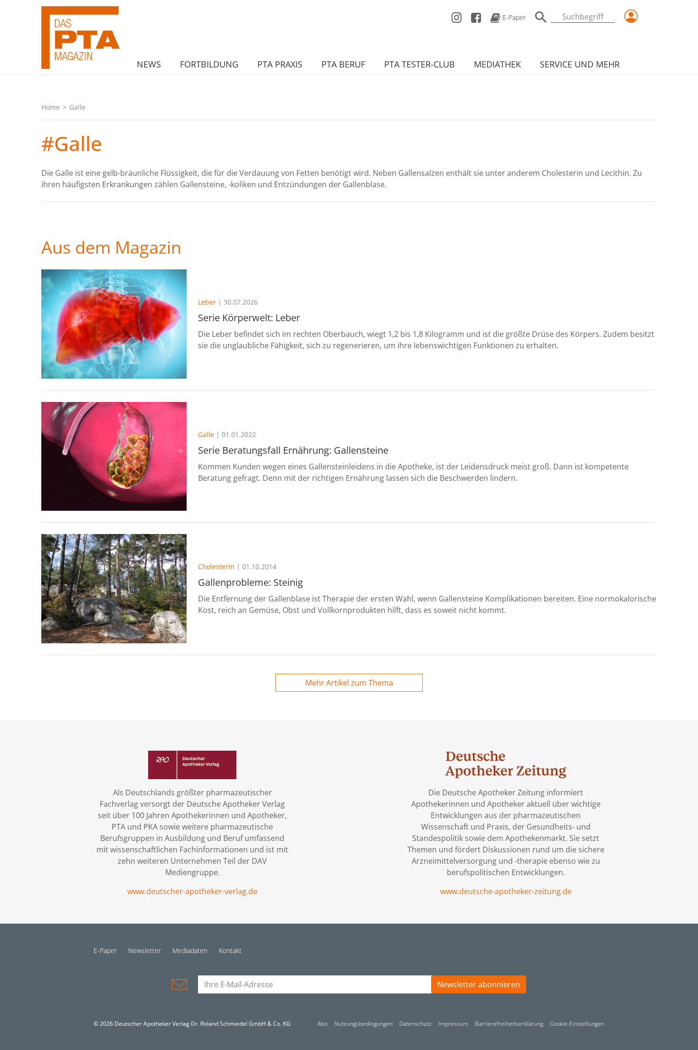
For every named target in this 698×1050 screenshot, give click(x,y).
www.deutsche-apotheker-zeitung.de (506, 891)
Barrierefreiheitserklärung (509, 1024)
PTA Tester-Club (419, 64)
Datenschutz (415, 1024)
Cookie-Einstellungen (577, 1024)
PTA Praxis (279, 64)
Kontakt (230, 950)
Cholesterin (216, 566)
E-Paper (513, 17)
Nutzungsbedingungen (363, 1024)
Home (50, 107)
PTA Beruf (343, 64)
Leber (207, 301)
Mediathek (497, 64)
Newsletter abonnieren (478, 984)
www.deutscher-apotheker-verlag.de (192, 891)
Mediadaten (190, 950)
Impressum (453, 1024)
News (149, 64)
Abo (323, 1024)
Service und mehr (580, 64)
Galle (206, 434)
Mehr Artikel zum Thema (349, 683)
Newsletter (144, 950)
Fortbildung (209, 64)
